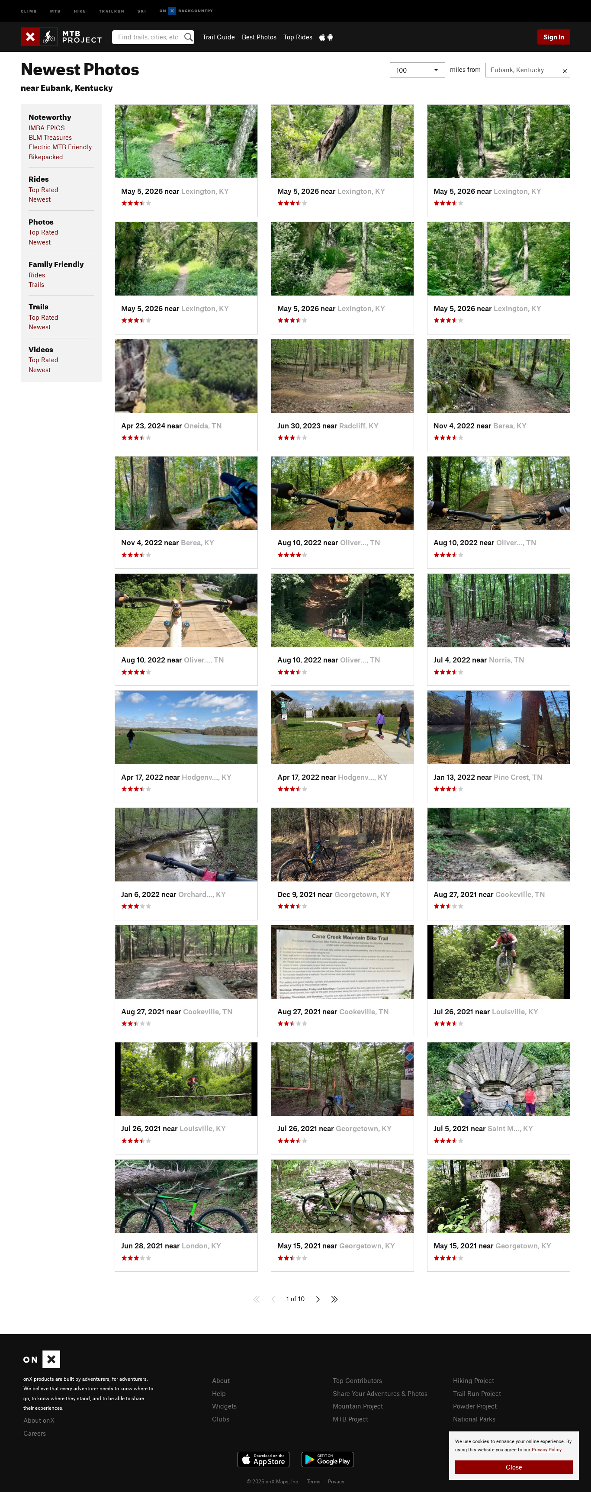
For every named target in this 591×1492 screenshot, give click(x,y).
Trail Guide (218, 37)
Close (514, 1467)
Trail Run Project (477, 1393)
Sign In (553, 37)
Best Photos (259, 37)
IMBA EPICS (47, 128)
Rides (37, 275)
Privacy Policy (547, 1450)
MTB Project (350, 1419)
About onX (39, 1420)
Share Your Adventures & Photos (380, 1393)
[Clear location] (565, 70)
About (221, 1380)
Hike (80, 10)
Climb (29, 10)
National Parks (474, 1419)
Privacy (336, 1481)
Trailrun (112, 10)
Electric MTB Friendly (60, 147)
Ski (142, 10)
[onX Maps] (41, 1366)
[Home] (65, 36)
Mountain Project (358, 1406)
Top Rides (297, 37)
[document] (514, 1455)
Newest (40, 199)
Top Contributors (357, 1380)
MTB (55, 10)
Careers (34, 1433)
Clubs (220, 1419)
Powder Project (475, 1406)
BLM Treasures (50, 137)
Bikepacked (46, 157)
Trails (36, 284)
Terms (314, 1481)
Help (219, 1393)
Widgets (224, 1406)
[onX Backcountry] (186, 11)
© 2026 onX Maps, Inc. (273, 1481)
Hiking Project (473, 1380)
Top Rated (43, 189)
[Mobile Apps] (326, 37)
